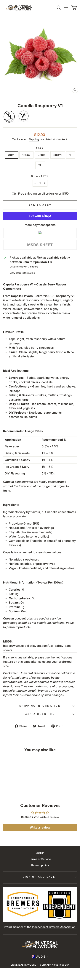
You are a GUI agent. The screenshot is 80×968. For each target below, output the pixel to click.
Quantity (40, 176)
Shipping (34, 139)
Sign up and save (39, 876)
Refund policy (40, 865)
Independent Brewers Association (53, 926)
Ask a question (40, 714)
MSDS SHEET (40, 245)
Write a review (40, 827)
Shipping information (39, 705)
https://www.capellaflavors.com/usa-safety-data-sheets (37, 648)
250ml (42, 155)
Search (40, 852)
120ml (26, 155)
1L (70, 155)
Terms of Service (40, 859)
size (40, 147)
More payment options (40, 225)
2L (40, 165)
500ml (57, 155)
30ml (11, 155)
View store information (22, 273)
